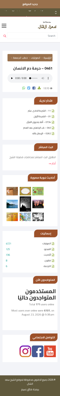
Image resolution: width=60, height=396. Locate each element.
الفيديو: (28, 249)
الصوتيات (35, 58)
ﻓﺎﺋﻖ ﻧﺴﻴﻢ (26, 389)
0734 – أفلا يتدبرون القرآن (38, 122)
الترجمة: (28, 266)
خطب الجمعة (20, 58)
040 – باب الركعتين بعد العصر (37, 128)
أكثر (53, 163)
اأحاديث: (28, 255)
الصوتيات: (28, 243)
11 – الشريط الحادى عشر (39, 111)
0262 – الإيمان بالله (41, 133)
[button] (56, 13)
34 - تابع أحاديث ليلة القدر (31, 16)
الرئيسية (48, 58)
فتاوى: (28, 260)
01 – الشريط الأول (42, 116)
